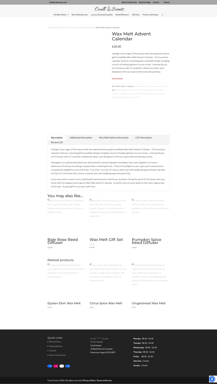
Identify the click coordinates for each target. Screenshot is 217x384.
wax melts (136, 97)
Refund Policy (55, 341)
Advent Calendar (121, 90)
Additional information (81, 137)
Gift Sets (136, 15)
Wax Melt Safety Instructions (114, 137)
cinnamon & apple (157, 90)
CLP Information (143, 137)
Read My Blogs (145, 2)
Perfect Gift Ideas (150, 15)
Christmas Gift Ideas (143, 90)
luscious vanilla (159, 93)
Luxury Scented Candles (102, 15)
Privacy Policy (89, 380)
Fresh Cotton (139, 93)
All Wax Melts (60, 15)
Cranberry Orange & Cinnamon (123, 93)
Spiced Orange (117, 97)
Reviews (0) (57, 142)
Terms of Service (104, 380)
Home (50, 27)
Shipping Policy (56, 346)
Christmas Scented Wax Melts (81, 27)
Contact (156, 2)
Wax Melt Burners (80, 15)
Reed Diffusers (122, 15)
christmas (131, 90)
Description (57, 137)
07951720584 (96, 342)
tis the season (127, 97)
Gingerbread (149, 93)
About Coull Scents (129, 2)
